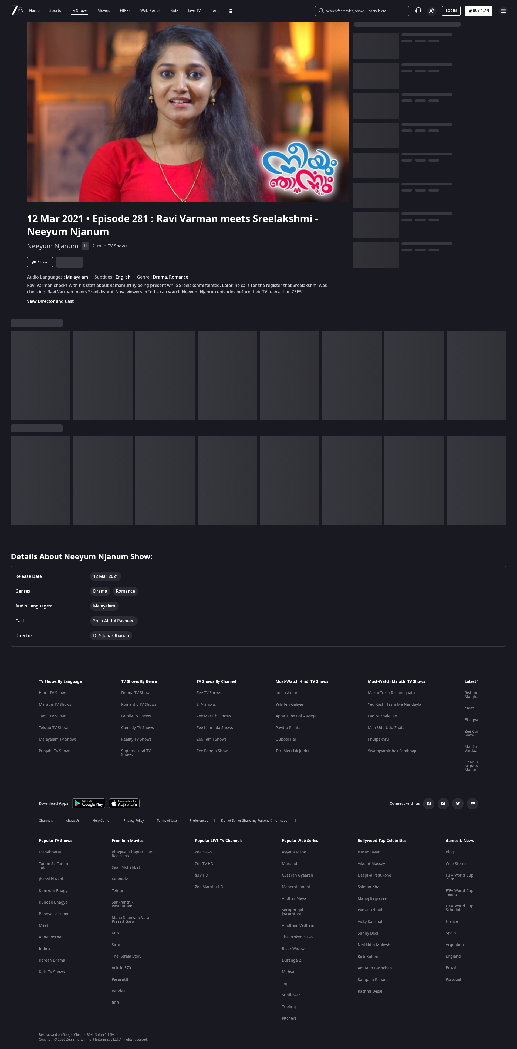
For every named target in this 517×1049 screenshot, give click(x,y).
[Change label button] (432, 11)
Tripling (289, 1007)
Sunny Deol (368, 933)
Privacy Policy (134, 820)
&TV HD (201, 875)
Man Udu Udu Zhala (386, 728)
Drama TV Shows (136, 693)
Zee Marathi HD (209, 887)
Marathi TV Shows (55, 704)
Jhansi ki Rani (51, 879)
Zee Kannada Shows (215, 728)
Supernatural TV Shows (136, 753)
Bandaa (119, 991)
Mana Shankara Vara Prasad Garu (130, 919)
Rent (214, 11)
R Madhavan (369, 852)
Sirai (116, 945)
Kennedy (120, 879)
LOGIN (451, 10)
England (453, 956)
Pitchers (289, 1018)
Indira (44, 949)
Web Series (150, 11)
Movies (103, 11)
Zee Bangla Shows (213, 751)
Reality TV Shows (136, 739)
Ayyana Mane (294, 852)
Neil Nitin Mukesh (374, 945)
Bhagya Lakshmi (53, 914)
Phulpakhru (378, 739)
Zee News (203, 852)
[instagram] (443, 803)
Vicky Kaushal (370, 922)
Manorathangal (296, 887)
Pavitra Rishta (288, 728)
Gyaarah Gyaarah (297, 875)
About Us (73, 820)
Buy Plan (481, 10)
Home (34, 11)
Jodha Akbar (287, 693)
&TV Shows (206, 704)
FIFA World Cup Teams (460, 892)
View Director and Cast (50, 301)
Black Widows (294, 949)
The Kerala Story (126, 956)
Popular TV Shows (55, 841)
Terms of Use (167, 820)
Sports (55, 11)
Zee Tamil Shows (212, 739)
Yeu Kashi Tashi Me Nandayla (394, 704)
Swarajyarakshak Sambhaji (392, 751)
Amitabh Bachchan (375, 968)
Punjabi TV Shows (55, 751)
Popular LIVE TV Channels (218, 841)
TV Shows (79, 11)
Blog (450, 852)
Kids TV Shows (52, 972)
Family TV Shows (136, 716)
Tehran (118, 891)
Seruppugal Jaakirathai (292, 912)
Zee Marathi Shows (214, 716)
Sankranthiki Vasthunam (123, 904)
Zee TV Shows (209, 693)
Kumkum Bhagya (54, 891)
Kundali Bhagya (53, 902)
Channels (46, 820)
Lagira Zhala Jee (382, 716)
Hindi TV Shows (53, 693)
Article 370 (121, 968)
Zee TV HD (204, 864)
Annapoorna (50, 937)
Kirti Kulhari (369, 956)
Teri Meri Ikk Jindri (292, 751)
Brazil (451, 968)
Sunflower (291, 995)
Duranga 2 (291, 960)
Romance (178, 277)
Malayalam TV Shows (58, 739)
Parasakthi (121, 979)
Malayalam (77, 277)
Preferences (199, 820)
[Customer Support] (418, 10)
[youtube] (472, 803)
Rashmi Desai (370, 991)
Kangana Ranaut (373, 980)
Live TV (194, 11)
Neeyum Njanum (52, 246)
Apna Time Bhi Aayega (296, 716)
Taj (284, 983)
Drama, (160, 277)
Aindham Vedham (298, 925)
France (452, 921)
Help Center (102, 820)
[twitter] (458, 803)
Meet (469, 708)
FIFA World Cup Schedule (460, 908)
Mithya (288, 972)
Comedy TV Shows (137, 728)
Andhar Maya (294, 898)
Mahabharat (50, 852)
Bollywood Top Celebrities (382, 841)
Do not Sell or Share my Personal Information (255, 820)
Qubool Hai (286, 739)
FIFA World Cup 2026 (460, 877)
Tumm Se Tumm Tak (53, 865)
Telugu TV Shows (54, 728)
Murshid (289, 864)
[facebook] (428, 803)
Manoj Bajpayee (372, 898)
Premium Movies (127, 841)
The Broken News (297, 937)
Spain (451, 933)
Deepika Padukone (374, 875)
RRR (115, 1003)
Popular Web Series (300, 841)
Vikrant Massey (371, 864)
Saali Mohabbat (126, 867)
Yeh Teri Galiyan (290, 704)
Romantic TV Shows (138, 704)
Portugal (453, 979)
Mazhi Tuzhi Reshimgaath (391, 693)
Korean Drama (52, 960)
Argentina (455, 945)
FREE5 (125, 11)
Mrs (115, 933)
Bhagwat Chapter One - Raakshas (133, 854)
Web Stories (456, 864)
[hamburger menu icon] (503, 10)
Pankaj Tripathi (371, 910)
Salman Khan (370, 887)
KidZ (174, 11)
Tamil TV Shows (53, 716)
